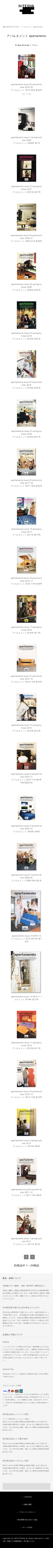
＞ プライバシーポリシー (26, 1512)
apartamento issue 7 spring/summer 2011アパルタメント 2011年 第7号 (26, 1241)
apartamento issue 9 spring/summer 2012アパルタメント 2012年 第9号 (26, 1143)
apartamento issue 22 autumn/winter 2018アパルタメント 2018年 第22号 (26, 385)
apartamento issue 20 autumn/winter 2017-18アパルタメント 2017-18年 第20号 (26, 483)
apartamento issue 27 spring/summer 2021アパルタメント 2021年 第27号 (26, 189)
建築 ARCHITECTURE (11, 27)
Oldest (35, 45)
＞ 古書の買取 (26, 1504)
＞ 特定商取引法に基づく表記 (26, 1520)
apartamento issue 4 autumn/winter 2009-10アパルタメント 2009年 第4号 (26, 829)
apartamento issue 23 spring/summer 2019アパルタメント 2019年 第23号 (26, 336)
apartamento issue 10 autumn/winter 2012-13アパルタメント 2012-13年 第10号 (26, 1094)
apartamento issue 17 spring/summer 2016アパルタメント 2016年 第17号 (26, 630)
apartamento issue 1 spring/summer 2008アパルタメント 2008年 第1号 (26, 140)
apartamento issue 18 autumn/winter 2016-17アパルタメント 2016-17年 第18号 (26, 581)
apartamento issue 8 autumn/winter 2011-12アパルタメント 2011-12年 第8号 (26, 1192)
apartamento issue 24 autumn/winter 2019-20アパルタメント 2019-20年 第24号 (26, 87)
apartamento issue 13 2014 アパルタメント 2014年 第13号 (26, 998)
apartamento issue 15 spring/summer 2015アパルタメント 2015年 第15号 (26, 728)
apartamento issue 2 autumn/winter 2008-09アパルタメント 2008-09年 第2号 (26, 878)
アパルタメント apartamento (32, 27)
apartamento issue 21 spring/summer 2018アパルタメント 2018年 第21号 (26, 434)
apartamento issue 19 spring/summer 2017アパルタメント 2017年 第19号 (26, 532)
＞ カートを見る (27, 1527)
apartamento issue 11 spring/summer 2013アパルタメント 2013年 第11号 (26, 1045)
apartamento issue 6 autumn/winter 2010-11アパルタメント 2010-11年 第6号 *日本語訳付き (26, 778)
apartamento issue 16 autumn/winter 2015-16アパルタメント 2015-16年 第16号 (26, 679)
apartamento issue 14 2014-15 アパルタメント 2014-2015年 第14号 (26, 939)
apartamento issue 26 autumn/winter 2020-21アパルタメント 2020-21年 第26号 (26, 238)
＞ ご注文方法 (26, 1497)
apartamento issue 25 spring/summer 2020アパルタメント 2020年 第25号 (26, 287)
